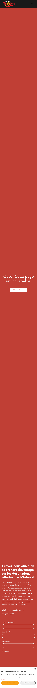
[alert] (18, 677)
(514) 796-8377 (8, 614)
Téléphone (6, 641)
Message (5, 651)
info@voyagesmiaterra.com (13, 610)
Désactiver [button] (27, 683)
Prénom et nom (8, 622)
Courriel (5, 632)
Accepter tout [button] (10, 683)
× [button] (35, 669)
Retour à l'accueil (18, 290)
